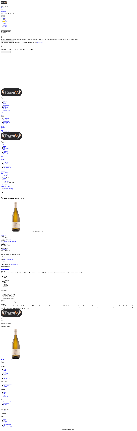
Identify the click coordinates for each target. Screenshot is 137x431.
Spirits (2, 112)
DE (6, 21)
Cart (5, 31)
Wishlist (5, 106)
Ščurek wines (4, 249)
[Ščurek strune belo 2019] (16, 358)
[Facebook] (2, 9)
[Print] (4, 195)
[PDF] (4, 193)
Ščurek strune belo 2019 (6, 359)
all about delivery (14, 264)
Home (4, 102)
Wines (2, 115)
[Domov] (4, 3)
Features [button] (2, 246)
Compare (5, 107)
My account (6, 105)
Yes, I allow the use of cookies (7, 41)
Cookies (5, 404)
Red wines (5, 119)
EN (3, 16)
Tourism (5, 386)
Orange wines (6, 122)
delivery (9, 239)
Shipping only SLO (5, 131)
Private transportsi (7, 384)
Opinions (5, 395)
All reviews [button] (3, 235)
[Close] (1, 141)
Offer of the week (5, 128)
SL (5, 18)
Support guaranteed (5, 269)
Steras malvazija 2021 (8, 190)
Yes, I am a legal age (5, 52)
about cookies (40, 42)
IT (5, 20)
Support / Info (6, 110)
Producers (5, 108)
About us (5, 396)
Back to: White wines (5, 185)
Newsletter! (3, 410)
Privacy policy (6, 403)
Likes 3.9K (3, 11)
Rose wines (6, 121)
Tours (2, 130)
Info (4, 393)
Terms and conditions (8, 402)
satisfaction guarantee (9, 259)
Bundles (2, 126)
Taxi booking (6, 385)
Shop (4, 103)
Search (4, 101)
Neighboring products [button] (5, 186)
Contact (2, 7)
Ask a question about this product (8, 241)
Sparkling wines (7, 123)
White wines (6, 118)
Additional (3, 127)
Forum (4, 392)
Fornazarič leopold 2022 (8, 188)
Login (4, 23)
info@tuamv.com (4, 4)
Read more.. (3, 290)
